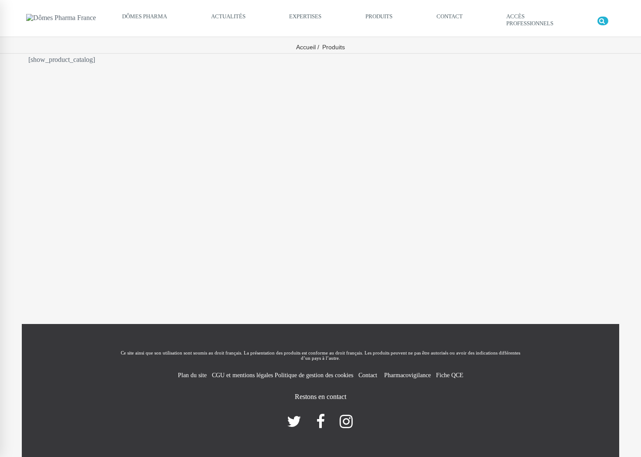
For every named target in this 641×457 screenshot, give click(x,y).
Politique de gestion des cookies (314, 375)
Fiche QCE (450, 375)
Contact (368, 375)
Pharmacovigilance (407, 375)
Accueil (306, 47)
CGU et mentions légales (243, 375)
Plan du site (192, 375)
